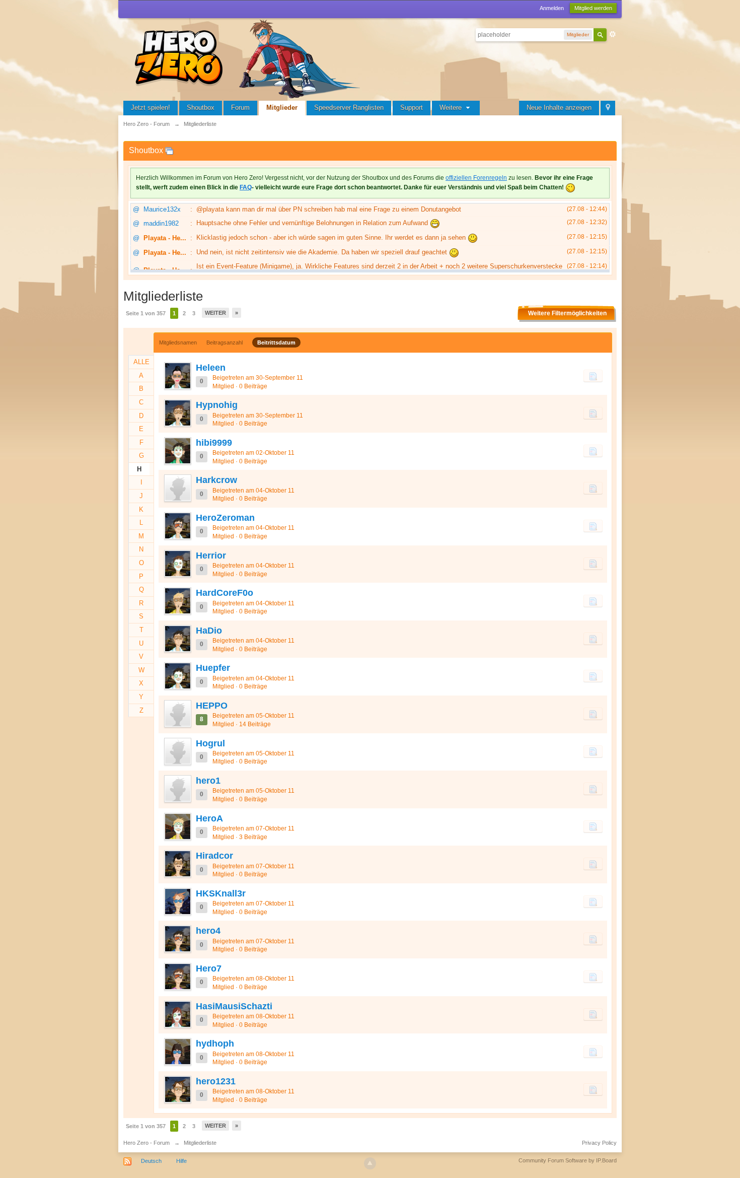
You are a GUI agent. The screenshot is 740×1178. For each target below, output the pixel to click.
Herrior (211, 555)
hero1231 (216, 1081)
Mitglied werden (593, 8)
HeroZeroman (225, 518)
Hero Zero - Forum (146, 1143)
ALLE (141, 362)
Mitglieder (282, 107)
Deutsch (151, 1161)
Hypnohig (217, 405)
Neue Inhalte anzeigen (559, 107)
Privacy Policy (599, 1143)
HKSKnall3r (221, 893)
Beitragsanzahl (224, 342)
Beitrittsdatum (276, 342)
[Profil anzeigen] (177, 375)
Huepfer (213, 668)
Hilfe (181, 1161)
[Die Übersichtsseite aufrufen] (249, 57)
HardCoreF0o (224, 593)
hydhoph (215, 1043)
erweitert (613, 34)
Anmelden (552, 8)
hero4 (208, 931)
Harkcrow (216, 480)
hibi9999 (214, 443)
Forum (240, 107)
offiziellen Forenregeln (476, 177)
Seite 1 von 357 (146, 313)
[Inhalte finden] (593, 376)
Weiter (215, 313)
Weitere (451, 107)
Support (411, 107)
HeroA (209, 818)
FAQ (246, 187)
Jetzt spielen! (150, 107)
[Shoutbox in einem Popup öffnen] (169, 150)
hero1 (208, 781)
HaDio (209, 631)
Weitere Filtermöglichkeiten (567, 313)
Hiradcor (214, 856)
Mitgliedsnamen (178, 342)
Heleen (211, 368)
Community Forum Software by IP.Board (568, 1160)
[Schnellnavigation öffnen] (608, 108)
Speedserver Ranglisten (349, 107)
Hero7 (208, 968)
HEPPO (212, 706)
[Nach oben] (370, 1163)
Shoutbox (200, 107)
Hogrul (210, 743)
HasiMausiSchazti (234, 1006)
